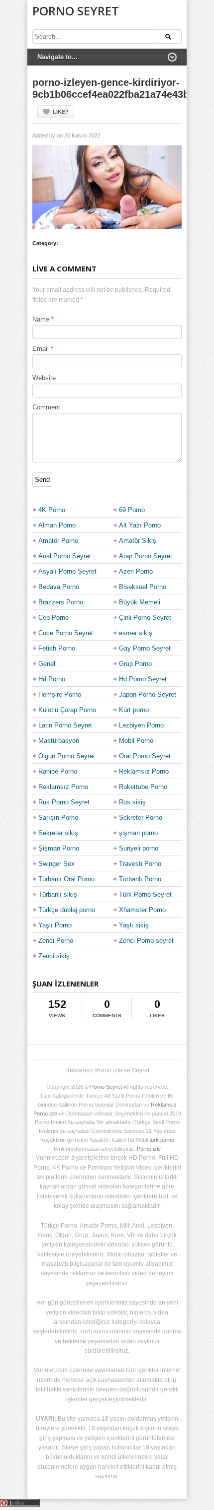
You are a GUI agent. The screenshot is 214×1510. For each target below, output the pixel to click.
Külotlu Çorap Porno (67, 710)
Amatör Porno (58, 540)
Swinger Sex (56, 863)
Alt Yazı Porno (140, 525)
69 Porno (132, 510)
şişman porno (138, 833)
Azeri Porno (136, 571)
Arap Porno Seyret (145, 556)
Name (40, 319)
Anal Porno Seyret (64, 556)
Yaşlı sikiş (134, 925)
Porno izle (149, 1149)
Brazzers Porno (60, 602)
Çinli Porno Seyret (145, 617)
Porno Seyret (75, 10)
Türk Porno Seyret (145, 894)
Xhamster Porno (142, 910)
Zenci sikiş (54, 956)
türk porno (161, 1140)
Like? (61, 112)
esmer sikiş (135, 633)
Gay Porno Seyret (145, 648)
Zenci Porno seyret (146, 940)
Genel (46, 663)
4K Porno (51, 510)
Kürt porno (134, 710)
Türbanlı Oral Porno (66, 879)
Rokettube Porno (143, 786)
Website (44, 378)
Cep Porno (53, 617)
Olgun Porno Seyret (66, 756)
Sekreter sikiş (58, 833)
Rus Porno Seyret (64, 802)
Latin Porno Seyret (65, 725)
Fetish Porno (56, 648)
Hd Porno (51, 679)
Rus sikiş (132, 802)
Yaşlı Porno (55, 925)
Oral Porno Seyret (145, 756)
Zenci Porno (55, 940)
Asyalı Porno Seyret (67, 571)
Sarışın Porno (58, 817)
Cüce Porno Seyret (65, 633)
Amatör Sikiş (137, 540)
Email (40, 348)
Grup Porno (135, 663)
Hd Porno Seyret (143, 679)
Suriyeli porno (138, 848)
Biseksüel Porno (142, 587)
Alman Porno (57, 525)
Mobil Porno (136, 740)
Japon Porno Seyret (147, 694)
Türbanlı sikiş (57, 894)
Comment (46, 407)
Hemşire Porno (59, 694)
